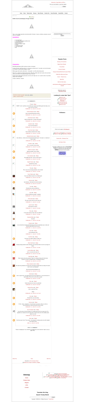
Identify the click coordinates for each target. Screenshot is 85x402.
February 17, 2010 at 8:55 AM (33, 220)
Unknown (30, 180)
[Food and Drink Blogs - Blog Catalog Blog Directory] (62, 373)
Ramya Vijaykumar (30, 263)
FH (30, 104)
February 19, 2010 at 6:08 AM (33, 284)
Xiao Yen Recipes (30, 309)
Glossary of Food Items (61, 61)
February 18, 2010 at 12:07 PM (33, 261)
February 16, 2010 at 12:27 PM (33, 127)
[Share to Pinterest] (32, 95)
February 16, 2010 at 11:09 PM (33, 189)
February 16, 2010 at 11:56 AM (33, 121)
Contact (66, 13)
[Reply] (35, 104)
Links (26, 385)
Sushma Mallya (30, 250)
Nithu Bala (30, 256)
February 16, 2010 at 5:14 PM (33, 146)
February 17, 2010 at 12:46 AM (33, 195)
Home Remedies (54, 13)
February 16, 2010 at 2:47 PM (33, 140)
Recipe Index (29, 13)
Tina (30, 186)
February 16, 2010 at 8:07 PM (33, 177)
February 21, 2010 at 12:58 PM (33, 299)
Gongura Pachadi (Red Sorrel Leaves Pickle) (62, 71)
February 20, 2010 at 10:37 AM (33, 293)
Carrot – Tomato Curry (61, 76)
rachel (30, 230)
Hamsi (30, 318)
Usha (30, 296)
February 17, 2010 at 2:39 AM (33, 208)
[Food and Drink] (49, 374)
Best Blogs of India (62, 91)
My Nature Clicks (62, 142)
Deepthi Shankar (30, 161)
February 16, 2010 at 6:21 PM (33, 159)
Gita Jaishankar (30, 155)
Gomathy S (30, 143)
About (24, 13)
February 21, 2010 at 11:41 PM (33, 306)
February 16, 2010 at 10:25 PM (33, 183)
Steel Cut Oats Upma (62, 81)
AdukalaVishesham (30, 136)
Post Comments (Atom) (34, 360)
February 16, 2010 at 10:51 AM (33, 108)
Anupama (30, 223)
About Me (62, 79)
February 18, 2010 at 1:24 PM (33, 271)
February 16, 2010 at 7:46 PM (33, 171)
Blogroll (26, 382)
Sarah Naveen (30, 117)
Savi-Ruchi (30, 236)
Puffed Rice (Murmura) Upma (62, 74)
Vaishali (30, 273)
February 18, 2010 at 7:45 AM (33, 247)
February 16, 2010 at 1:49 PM (33, 133)
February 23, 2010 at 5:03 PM (33, 315)
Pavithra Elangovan (30, 111)
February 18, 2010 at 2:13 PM (33, 278)
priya (30, 192)
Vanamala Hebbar (30, 217)
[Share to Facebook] (31, 95)
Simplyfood (30, 123)
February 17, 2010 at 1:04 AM (33, 202)
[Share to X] (29, 95)
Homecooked (30, 198)
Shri (30, 168)
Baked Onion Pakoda (62, 64)
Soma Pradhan (30, 174)
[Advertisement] (62, 23)
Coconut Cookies (61, 69)
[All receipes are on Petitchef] (49, 376)
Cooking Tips (46, 13)
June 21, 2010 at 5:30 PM (33, 323)
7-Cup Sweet (61, 66)
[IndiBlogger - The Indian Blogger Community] (63, 376)
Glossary (35, 13)
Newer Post (15, 358)
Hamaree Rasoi (30, 287)
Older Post (49, 358)
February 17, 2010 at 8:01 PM (33, 240)
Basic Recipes (40, 13)
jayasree (30, 204)
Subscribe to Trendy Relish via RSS (57, 2)
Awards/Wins (60, 13)
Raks (30, 281)
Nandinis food (30, 149)
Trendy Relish (50, 399)
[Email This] (27, 95)
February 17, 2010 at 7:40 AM (33, 214)
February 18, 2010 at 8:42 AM (33, 253)
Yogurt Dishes (20, 96)
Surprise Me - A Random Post (62, 138)
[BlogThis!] (28, 95)
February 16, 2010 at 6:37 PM (33, 165)
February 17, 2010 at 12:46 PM (33, 227)
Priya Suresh (30, 130)
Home (21, 13)
